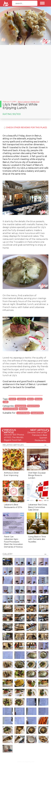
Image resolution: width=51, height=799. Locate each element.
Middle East (34, 102)
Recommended (10, 409)
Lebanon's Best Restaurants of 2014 (13, 505)
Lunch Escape (23, 413)
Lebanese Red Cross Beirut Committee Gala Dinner (37, 507)
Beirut (20, 102)
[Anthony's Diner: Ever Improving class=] (13, 459)
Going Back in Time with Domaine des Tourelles (37, 539)
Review (38, 399)
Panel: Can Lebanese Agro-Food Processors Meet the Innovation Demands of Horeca (13, 541)
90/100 (17, 114)
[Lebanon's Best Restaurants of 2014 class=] (13, 491)
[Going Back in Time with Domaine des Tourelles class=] (37, 523)
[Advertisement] (25, 71)
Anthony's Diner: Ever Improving (11, 474)
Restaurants (21, 406)
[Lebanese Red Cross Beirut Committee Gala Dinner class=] (37, 491)
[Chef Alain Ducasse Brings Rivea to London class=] (37, 459)
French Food (33, 406)
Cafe (6, 402)
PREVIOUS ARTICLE (10, 431)
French (12, 399)
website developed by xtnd (25, 762)
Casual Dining (37, 413)
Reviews (23, 409)
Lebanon (26, 102)
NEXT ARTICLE (38, 430)
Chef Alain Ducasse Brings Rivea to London (37, 475)
